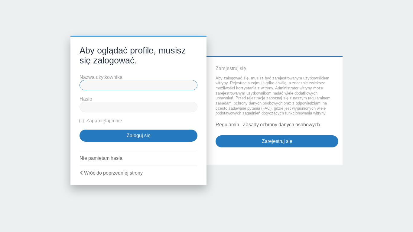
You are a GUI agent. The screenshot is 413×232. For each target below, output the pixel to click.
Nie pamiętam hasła (101, 158)
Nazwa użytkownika (101, 77)
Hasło (86, 99)
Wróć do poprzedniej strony (113, 173)
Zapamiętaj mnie (103, 120)
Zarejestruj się (277, 141)
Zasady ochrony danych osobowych (281, 124)
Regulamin (227, 124)
